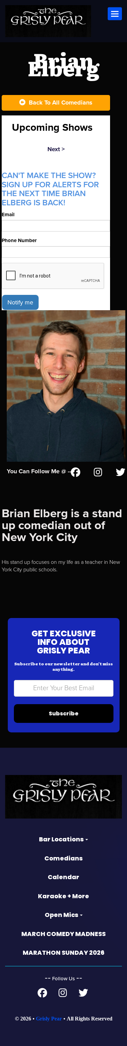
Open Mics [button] (62, 914)
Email (8, 214)
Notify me (20, 302)
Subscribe (64, 713)
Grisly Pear (49, 1018)
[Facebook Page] (75, 473)
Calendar (63, 877)
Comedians (63, 858)
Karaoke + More (63, 896)
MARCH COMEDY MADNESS (63, 934)
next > (56, 149)
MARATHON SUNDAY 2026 (63, 952)
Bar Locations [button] (62, 839)
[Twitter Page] (120, 473)
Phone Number (19, 240)
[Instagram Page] (98, 473)
